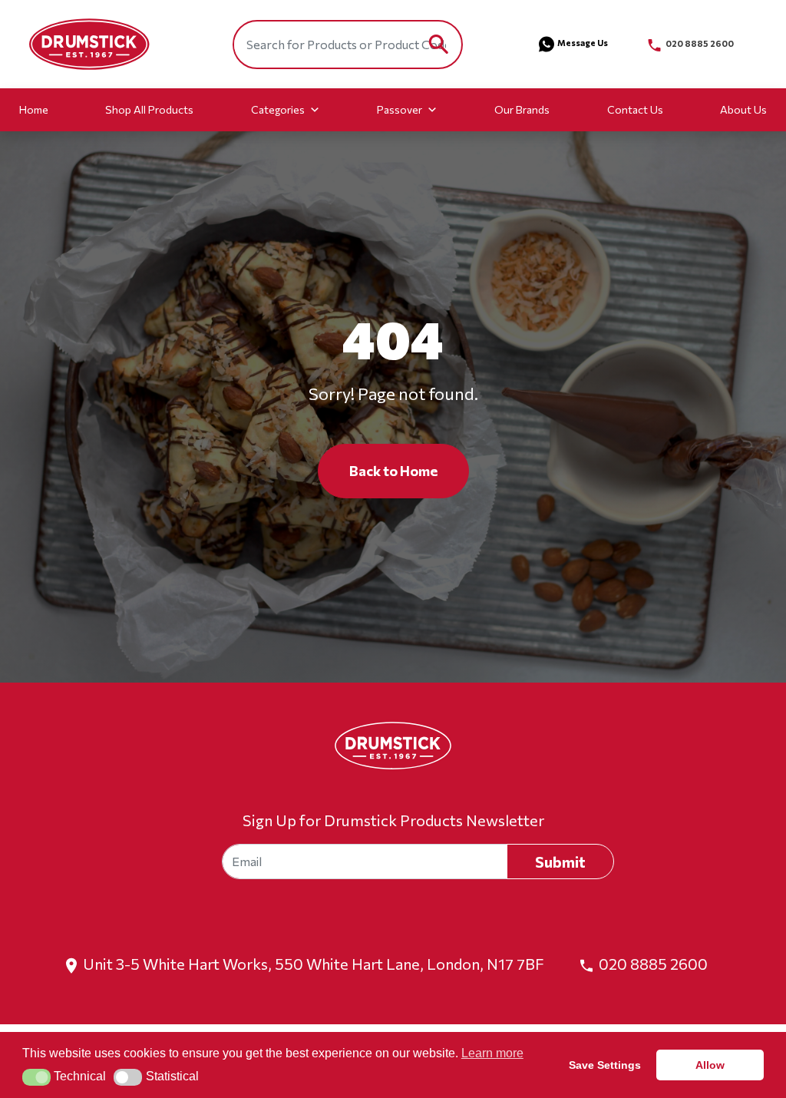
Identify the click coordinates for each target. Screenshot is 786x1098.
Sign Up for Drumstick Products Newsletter (393, 820)
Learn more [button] (492, 1053)
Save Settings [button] (605, 1065)
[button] (36, 1077)
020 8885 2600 (699, 43)
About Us (743, 109)
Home (33, 109)
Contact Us (635, 109)
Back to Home (393, 470)
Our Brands (522, 109)
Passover (399, 109)
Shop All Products (149, 109)
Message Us (582, 43)
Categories (278, 109)
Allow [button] (710, 1065)
